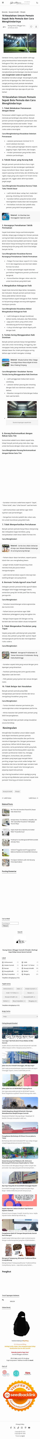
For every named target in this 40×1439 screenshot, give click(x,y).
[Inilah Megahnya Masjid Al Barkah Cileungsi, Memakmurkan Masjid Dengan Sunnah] (20, 1108)
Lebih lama (7, 798)
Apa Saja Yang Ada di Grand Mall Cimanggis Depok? (19, 1186)
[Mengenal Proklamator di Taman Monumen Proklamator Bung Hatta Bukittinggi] (5, 658)
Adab (25, 962)
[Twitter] (15, 1428)
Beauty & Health (7, 791)
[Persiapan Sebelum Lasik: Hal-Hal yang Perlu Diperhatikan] (5, 866)
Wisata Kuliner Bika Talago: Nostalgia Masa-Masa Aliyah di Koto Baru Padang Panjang (24, 362)
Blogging (27, 974)
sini (16, 1358)
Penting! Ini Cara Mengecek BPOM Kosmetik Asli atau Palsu (24, 841)
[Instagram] (22, 1428)
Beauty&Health (9, 971)
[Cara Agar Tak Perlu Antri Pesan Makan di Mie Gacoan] (20, 1038)
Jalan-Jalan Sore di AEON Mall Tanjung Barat (17, 1088)
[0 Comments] (31, 27)
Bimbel (26, 971)
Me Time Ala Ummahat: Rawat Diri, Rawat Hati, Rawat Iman (23, 811)
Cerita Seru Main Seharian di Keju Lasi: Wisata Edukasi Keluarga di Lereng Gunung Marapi (24, 548)
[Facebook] (11, 1428)
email (31, 1360)
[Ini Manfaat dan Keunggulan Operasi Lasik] (5, 220)
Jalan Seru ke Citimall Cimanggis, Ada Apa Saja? (18, 1065)
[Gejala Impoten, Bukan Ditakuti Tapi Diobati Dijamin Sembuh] (20, 1206)
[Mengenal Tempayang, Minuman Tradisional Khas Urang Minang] (20, 1255)
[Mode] (37, 3)
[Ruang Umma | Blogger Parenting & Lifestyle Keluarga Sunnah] (20, 3)
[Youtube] (29, 1428)
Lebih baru (32, 798)
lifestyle (17, 791)
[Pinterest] (26, 1428)
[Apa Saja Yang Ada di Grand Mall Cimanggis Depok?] (20, 1183)
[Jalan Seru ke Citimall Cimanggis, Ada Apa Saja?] (20, 1063)
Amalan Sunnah (9, 965)
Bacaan (6, 968)
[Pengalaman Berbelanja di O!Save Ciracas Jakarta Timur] (20, 1133)
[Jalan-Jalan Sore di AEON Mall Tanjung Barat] (20, 1086)
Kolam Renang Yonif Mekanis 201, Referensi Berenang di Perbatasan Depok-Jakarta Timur (18, 1162)
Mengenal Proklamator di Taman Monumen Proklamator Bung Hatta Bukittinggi (24, 655)
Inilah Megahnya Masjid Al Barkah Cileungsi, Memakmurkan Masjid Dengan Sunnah (17, 1112)
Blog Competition (9, 974)
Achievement (8, 962)
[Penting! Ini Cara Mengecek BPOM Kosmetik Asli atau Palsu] (5, 846)
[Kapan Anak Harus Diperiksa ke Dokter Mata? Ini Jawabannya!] (5, 836)
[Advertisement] (20, 478)
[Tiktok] (18, 1428)
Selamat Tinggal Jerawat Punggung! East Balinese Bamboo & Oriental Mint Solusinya (24, 851)
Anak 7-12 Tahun (29, 965)
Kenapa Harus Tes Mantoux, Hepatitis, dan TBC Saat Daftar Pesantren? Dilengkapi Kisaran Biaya (24, 822)
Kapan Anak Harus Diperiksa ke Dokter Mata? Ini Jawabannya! (23, 831)
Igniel (23, 1436)
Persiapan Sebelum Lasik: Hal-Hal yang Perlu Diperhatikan (23, 861)
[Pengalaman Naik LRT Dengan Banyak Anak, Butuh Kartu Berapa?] (20, 1231)
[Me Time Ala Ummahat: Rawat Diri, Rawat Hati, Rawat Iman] (5, 815)
